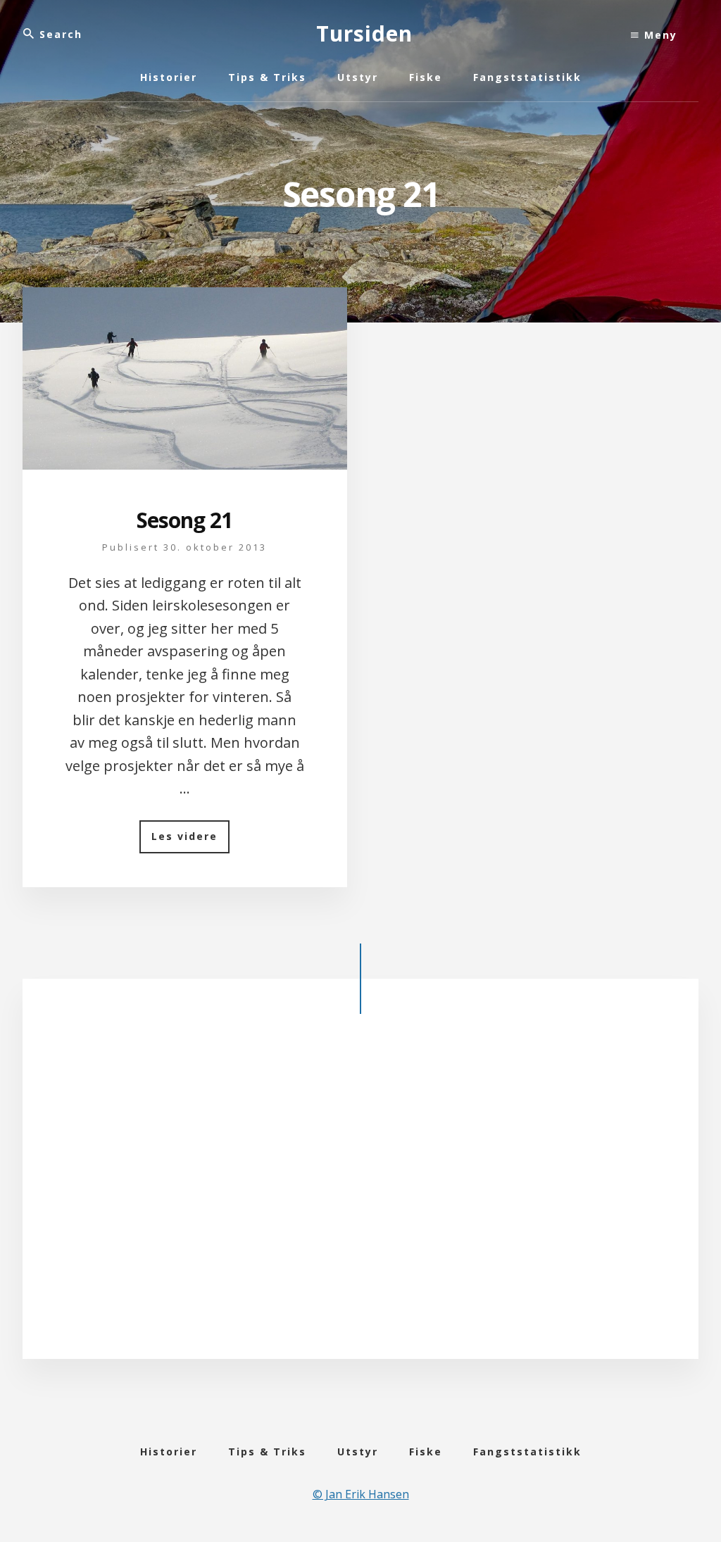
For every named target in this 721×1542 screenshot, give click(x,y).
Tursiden (364, 33)
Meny (658, 35)
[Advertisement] (360, 1190)
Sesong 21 (184, 520)
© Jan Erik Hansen (361, 1494)
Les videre (190, 841)
